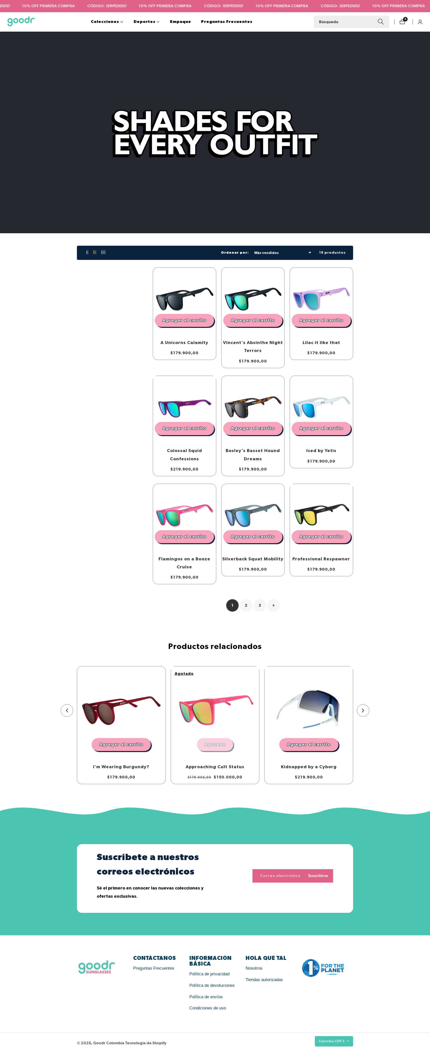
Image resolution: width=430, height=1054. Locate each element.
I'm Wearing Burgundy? (121, 767)
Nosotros (254, 968)
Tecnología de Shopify (145, 1043)
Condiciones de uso (207, 1008)
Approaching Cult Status (215, 767)
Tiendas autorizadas (264, 979)
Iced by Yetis (321, 451)
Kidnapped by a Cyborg (309, 767)
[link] (102, 968)
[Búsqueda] (380, 21)
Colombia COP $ (332, 1041)
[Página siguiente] (273, 605)
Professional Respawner (321, 559)
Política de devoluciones (212, 985)
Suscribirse (318, 875)
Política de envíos (206, 997)
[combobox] (351, 22)
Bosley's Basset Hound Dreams (253, 455)
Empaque (180, 22)
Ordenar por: (235, 252)
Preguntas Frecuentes (227, 22)
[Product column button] (87, 252)
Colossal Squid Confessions (184, 455)
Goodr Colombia (108, 1043)
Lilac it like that (321, 343)
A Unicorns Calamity (184, 343)
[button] (105, 22)
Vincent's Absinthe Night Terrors (253, 347)
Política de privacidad (209, 974)
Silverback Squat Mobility (252, 559)
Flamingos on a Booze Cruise (184, 563)
